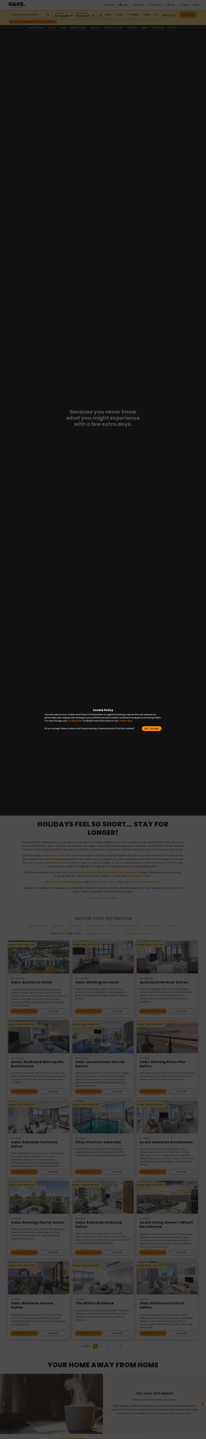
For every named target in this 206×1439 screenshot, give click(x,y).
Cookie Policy (125, 720)
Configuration (75, 720)
